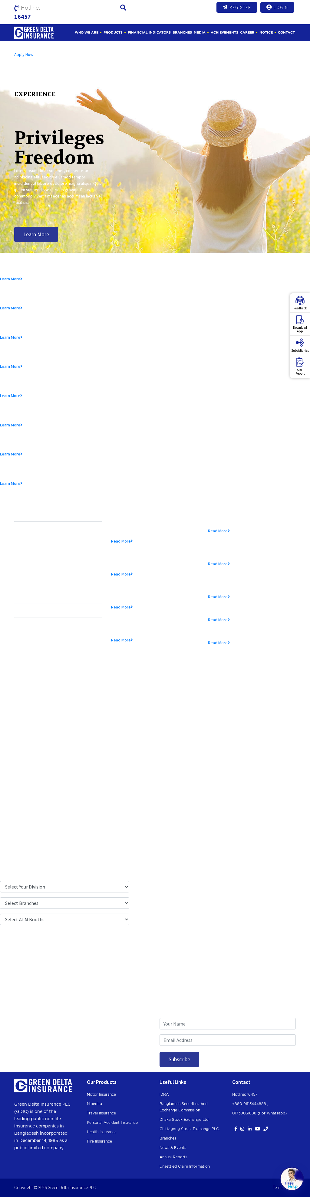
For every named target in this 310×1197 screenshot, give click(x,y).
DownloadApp (300, 329)
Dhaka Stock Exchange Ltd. (184, 1119)
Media (200, 32)
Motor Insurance (101, 1094)
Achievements (224, 32)
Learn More (36, 234)
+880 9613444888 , (250, 1104)
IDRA (164, 1094)
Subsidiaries (300, 350)
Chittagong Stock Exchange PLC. (190, 1129)
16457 (22, 16)
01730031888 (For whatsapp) (259, 1113)
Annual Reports (173, 1157)
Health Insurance (102, 1132)
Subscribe (179, 1059)
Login (281, 7)
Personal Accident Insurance (112, 1122)
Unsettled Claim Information (185, 1166)
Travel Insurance (101, 1113)
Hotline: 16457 (244, 1094)
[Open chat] (292, 1179)
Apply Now (23, 54)
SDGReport (300, 372)
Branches (182, 32)
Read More (121, 541)
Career (247, 32)
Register (240, 7)
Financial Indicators (149, 32)
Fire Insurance (99, 1141)
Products (113, 32)
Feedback (300, 308)
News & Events (173, 1148)
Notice (266, 32)
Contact (286, 32)
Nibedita (94, 1104)
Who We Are (86, 32)
